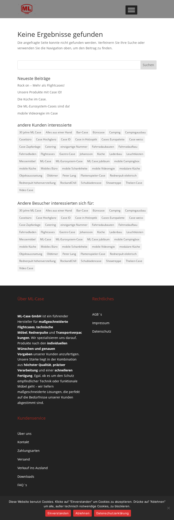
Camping (115, 132)
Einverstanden (58, 513)
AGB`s (97, 314)
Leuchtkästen (134, 154)
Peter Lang (69, 175)
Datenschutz (101, 331)
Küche (101, 154)
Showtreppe (113, 183)
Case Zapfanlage (30, 147)
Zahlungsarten (28, 450)
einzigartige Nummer (73, 147)
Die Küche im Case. (32, 99)
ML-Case (45, 161)
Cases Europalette (113, 139)
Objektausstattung (30, 175)
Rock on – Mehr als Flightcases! (41, 85)
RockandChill (68, 183)
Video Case (26, 190)
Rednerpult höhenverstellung (37, 183)
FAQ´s (22, 485)
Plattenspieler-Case (93, 175)
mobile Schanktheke (74, 168)
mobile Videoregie (103, 168)
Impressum (100, 323)
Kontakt (23, 442)
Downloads (25, 476)
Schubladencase (91, 183)
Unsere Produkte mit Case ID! (39, 92)
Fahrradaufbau (127, 147)
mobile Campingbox (126, 161)
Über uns (24, 433)
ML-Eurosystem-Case (69, 161)
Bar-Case (82, 132)
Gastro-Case (67, 154)
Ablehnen (82, 513)
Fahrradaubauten (103, 147)
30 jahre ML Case (30, 132)
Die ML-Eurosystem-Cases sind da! (43, 106)
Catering (50, 147)
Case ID (66, 139)
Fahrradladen (27, 154)
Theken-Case (134, 183)
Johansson (86, 154)
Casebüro (25, 139)
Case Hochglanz (46, 139)
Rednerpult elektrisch (123, 175)
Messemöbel (27, 161)
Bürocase (99, 132)
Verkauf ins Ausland (32, 468)
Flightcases (48, 154)
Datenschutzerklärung (112, 513)
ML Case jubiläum (98, 161)
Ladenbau (115, 154)
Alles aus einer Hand (59, 132)
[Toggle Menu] (131, 10)
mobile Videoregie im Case (37, 113)
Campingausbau (135, 132)
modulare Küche (129, 168)
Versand (23, 459)
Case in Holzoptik (86, 139)
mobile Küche (27, 168)
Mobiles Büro (49, 168)
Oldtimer (52, 175)
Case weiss (136, 139)
